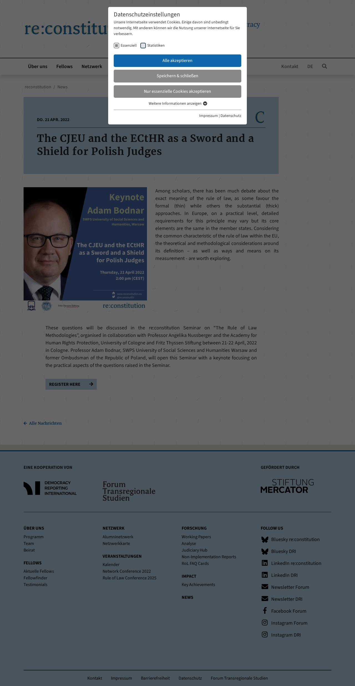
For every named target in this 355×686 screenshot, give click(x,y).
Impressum (208, 116)
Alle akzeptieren (177, 60)
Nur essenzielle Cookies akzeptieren (177, 91)
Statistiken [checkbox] (156, 45)
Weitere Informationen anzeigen (175, 103)
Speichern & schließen (177, 76)
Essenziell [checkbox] (129, 45)
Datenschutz (230, 116)
